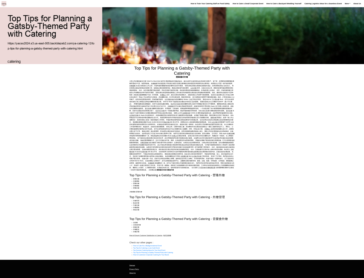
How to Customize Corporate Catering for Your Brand (151, 255)
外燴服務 (154, 83)
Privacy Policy (134, 269)
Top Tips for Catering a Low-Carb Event (146, 248)
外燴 (143, 158)
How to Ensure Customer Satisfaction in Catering (145, 235)
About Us (357, 4)
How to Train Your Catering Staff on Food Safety (210, 4)
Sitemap (132, 265)
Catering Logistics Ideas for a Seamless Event (323, 4)
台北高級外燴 (169, 99)
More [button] (347, 4)
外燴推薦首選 (210, 167)
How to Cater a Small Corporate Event (248, 4)
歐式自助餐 (167, 235)
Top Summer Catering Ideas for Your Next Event (149, 250)
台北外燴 (193, 88)
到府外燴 (144, 152)
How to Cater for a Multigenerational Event (147, 246)
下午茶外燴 (215, 99)
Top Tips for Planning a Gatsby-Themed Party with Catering (153, 252)
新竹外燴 (148, 108)
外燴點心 (163, 95)
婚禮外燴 (214, 117)
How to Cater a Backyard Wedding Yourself (283, 4)
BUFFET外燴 (175, 104)
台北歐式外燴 (133, 115)
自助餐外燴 (186, 113)
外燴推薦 (171, 106)
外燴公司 (175, 136)
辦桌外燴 (166, 122)
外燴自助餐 (231, 133)
